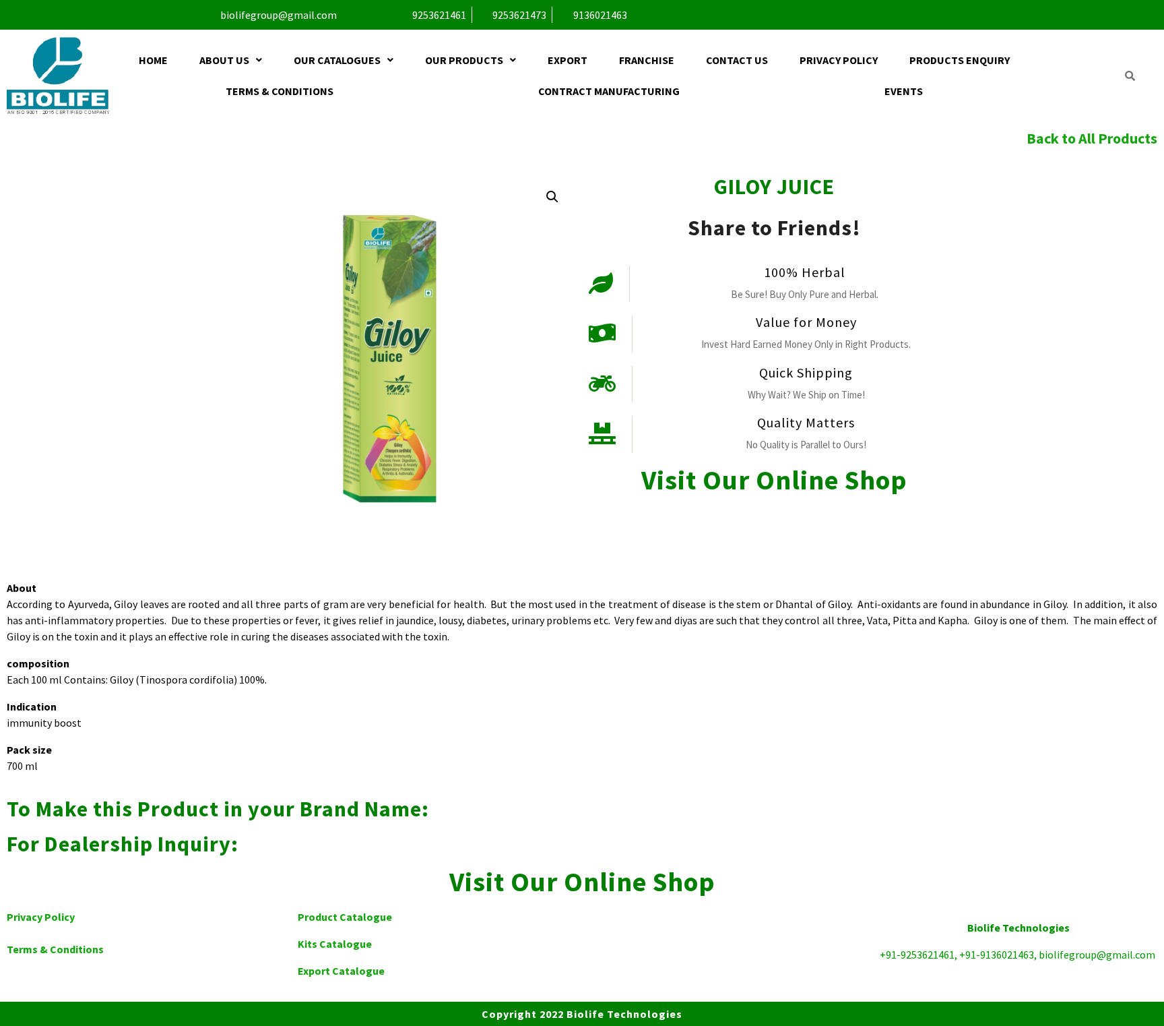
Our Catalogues (337, 60)
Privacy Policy (839, 60)
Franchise (646, 60)
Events (903, 91)
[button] (231, 60)
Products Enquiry (959, 60)
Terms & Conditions (279, 91)
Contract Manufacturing (609, 91)
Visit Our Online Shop (774, 480)
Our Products (464, 60)
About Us (224, 60)
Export (567, 60)
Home (153, 60)
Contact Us (737, 60)
